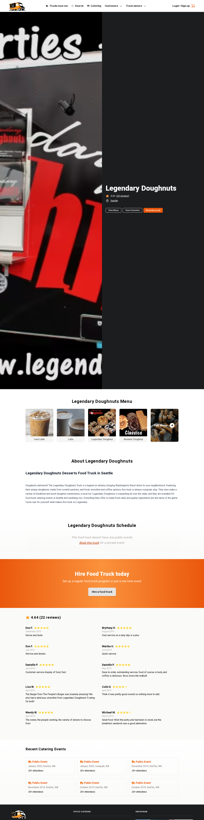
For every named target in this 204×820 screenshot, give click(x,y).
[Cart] (192, 6)
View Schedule (132, 210)
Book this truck (153, 210)
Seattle (114, 200)
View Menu (113, 210)
